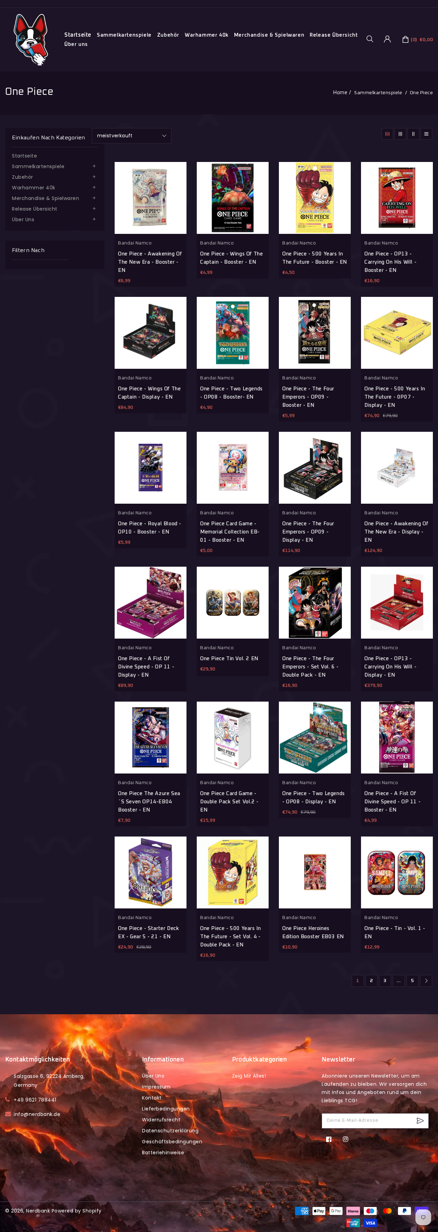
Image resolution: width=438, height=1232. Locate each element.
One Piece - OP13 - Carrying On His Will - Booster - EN (390, 262)
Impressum (156, 1086)
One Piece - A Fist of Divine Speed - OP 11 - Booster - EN (392, 802)
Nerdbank (38, 1210)
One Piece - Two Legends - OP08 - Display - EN (313, 797)
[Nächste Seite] (426, 981)
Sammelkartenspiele (124, 35)
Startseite (24, 155)
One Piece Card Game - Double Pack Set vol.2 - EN (229, 802)
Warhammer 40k (207, 35)
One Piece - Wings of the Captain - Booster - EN (231, 258)
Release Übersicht (334, 35)
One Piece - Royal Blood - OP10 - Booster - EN (149, 528)
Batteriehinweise (163, 1152)
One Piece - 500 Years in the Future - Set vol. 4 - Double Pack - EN (230, 936)
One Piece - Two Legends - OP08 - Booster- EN (231, 393)
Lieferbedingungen (166, 1108)
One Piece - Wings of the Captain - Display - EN (149, 393)
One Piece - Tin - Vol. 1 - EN (394, 932)
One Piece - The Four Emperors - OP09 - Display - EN (308, 532)
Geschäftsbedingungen (172, 1141)
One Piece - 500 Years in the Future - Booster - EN (314, 258)
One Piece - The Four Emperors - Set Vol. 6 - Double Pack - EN (310, 667)
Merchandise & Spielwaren (269, 35)
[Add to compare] (223, 283)
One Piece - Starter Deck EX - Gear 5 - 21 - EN (148, 932)
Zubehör (168, 35)
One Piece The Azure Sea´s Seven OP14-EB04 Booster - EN (149, 802)
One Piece (421, 92)
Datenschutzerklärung (170, 1130)
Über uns (76, 44)
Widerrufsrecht (161, 1119)
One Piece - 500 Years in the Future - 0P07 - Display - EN (394, 397)
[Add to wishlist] (205, 283)
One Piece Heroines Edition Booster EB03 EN (313, 932)
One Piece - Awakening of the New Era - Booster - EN (150, 262)
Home (340, 92)
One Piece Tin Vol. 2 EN (229, 658)
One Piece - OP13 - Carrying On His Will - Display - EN (390, 667)
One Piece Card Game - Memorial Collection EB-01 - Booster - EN (230, 532)
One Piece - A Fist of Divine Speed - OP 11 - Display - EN (146, 667)
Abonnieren (421, 1121)
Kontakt (152, 1097)
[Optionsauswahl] (258, 680)
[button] (372, 39)
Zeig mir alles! (249, 1075)
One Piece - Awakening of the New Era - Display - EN (396, 532)
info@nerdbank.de (37, 1114)
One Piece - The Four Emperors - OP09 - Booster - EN (308, 397)
